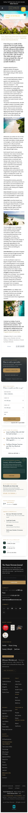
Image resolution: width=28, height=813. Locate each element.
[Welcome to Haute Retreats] (23, 9)
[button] (24, 91)
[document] (14, 406)
